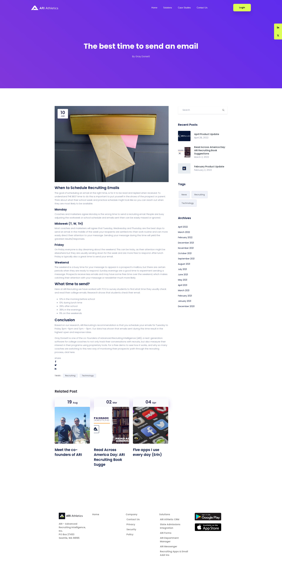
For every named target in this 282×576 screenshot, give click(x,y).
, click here (69, 352)
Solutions (167, 7)
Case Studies (184, 7)
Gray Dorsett (142, 56)
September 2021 (186, 258)
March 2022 (184, 232)
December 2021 (186, 242)
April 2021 (182, 285)
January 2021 (184, 301)
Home (154, 7)
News (184, 194)
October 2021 (185, 253)
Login (242, 7)
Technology (88, 375)
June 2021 (183, 274)
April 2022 (183, 226)
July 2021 (182, 269)
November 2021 (186, 248)
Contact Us (202, 7)
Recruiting (70, 375)
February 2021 (185, 295)
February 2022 (185, 237)
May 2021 (182, 279)
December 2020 (186, 306)
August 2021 (184, 263)
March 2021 (183, 290)
